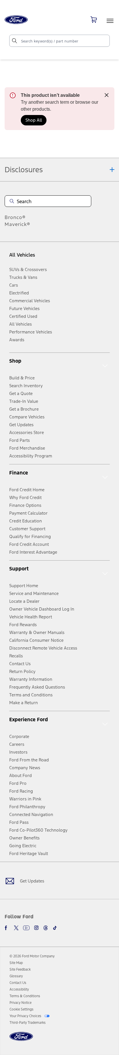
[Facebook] (7, 928)
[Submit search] (14, 40)
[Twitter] (16, 928)
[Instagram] (36, 928)
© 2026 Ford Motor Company (32, 956)
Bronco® (15, 217)
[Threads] (45, 928)
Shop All (33, 120)
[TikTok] (55, 928)
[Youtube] (26, 928)
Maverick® (17, 224)
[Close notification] (106, 95)
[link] (16, 963)
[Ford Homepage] (21, 1040)
